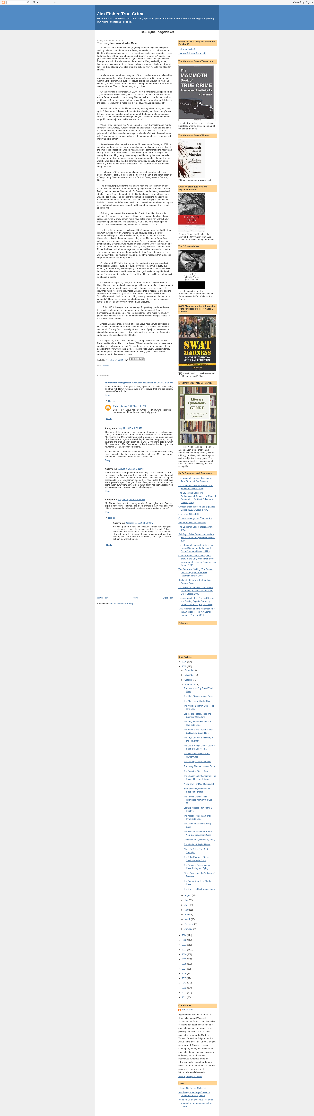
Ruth (115, 406)
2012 (184, 992)
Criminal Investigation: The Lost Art (195, 518)
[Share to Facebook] (139, 359)
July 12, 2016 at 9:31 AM (130, 428)
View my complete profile (190, 1076)
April (186, 914)
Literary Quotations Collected (192, 1088)
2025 (184, 666)
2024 (184, 935)
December (189, 670)
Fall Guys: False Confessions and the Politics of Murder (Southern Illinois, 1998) (196, 537)
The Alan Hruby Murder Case (197, 701)
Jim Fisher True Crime (121, 13)
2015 (184, 978)
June (187, 905)
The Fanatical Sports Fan (196, 771)
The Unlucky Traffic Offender (197, 761)
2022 (184, 945)
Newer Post (102, 598)
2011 (184, 997)
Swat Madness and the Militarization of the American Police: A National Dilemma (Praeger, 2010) (196, 612)
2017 (184, 969)
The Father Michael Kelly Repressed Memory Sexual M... (198, 799)
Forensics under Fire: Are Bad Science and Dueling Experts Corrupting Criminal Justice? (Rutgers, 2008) (196, 601)
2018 (184, 964)
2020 (184, 954)
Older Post (168, 598)
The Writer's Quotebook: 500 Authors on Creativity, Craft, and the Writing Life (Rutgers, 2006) (196, 590)
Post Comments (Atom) (121, 603)
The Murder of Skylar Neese (197, 844)
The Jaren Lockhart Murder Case (199, 889)
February (188, 924)
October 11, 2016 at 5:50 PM (139, 523)
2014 (184, 983)
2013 (184, 988)
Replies (111, 401)
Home (135, 598)
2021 (184, 949)
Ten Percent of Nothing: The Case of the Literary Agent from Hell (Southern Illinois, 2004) (195, 572)
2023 (184, 940)
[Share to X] (136, 359)
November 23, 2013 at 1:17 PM (158, 382)
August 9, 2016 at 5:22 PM (131, 469)
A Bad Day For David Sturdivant (199, 784)
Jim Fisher (187, 1010)
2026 (184, 661)
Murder (106, 365)
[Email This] (130, 359)
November (189, 675)
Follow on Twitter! (186, 49)
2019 (184, 959)
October (188, 680)
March (187, 919)
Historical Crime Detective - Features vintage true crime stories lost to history (195, 1103)
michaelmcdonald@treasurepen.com (123, 382)
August (188, 895)
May (186, 910)
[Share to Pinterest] (143, 359)
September (189, 684)
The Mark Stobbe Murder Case (198, 696)
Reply (107, 395)
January (188, 929)
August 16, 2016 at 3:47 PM (131, 499)
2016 (184, 973)
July (186, 900)
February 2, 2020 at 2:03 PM (132, 406)
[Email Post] (126, 360)
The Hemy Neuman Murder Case (199, 766)
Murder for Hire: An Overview (192, 522)
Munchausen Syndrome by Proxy (199, 839)
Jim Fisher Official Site (189, 514)
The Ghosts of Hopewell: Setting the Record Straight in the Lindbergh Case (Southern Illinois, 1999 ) (195, 548)
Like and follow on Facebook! (192, 53)
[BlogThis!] (133, 359)
